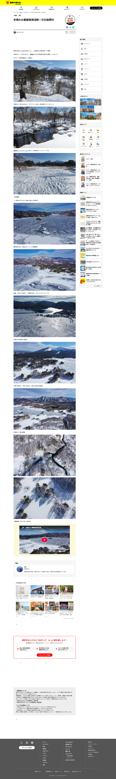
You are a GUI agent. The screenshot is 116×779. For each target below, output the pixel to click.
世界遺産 (91, 139)
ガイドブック (67, 9)
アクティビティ (83, 146)
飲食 (84, 132)
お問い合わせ (91, 756)
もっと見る (97, 286)
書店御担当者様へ (92, 750)
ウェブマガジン (36, 9)
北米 (85, 48)
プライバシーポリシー (93, 744)
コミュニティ (82, 9)
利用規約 (90, 746)
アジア (85, 74)
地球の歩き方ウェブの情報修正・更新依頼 (27, 700)
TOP (14, 12)
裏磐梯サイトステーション (21, 150)
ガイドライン (91, 748)
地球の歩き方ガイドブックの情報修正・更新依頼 (29, 702)
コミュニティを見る (96, 8)
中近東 (86, 79)
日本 (17, 12)
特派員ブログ (52, 9)
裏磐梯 (32, 54)
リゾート (86, 69)
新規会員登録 (70, 755)
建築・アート (91, 132)
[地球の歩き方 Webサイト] (13, 3)
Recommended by (67, 618)
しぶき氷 (22, 51)
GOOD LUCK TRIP (69, 760)
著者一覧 (67, 751)
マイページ (69, 757)
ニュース (67, 749)
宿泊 (98, 132)
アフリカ (86, 84)
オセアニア (87, 59)
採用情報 (90, 754)
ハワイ (86, 64)
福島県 (21, 12)
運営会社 (90, 742)
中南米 (86, 54)
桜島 (14, 293)
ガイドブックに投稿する (93, 752)
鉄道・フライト (91, 146)
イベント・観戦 (83, 139)
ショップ (98, 146)
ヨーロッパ (87, 43)
